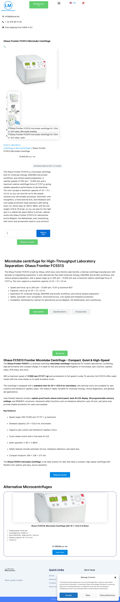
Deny (88, 595)
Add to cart (43, 233)
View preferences (107, 595)
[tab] (38, 311)
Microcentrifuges (23, 148)
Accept (69, 595)
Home (6, 145)
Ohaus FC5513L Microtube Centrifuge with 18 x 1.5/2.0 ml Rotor (60, 526)
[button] (115, 577)
